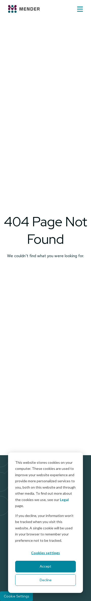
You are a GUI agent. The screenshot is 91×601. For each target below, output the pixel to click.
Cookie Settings (16, 596)
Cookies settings (45, 553)
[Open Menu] (80, 9)
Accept (45, 566)
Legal (64, 499)
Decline (46, 580)
